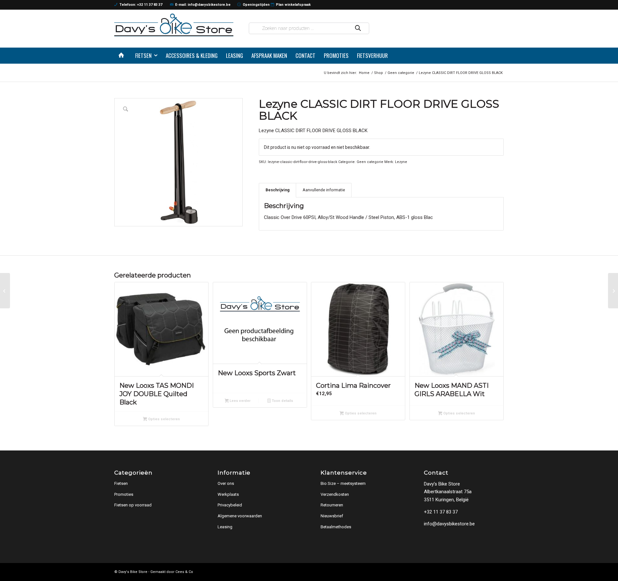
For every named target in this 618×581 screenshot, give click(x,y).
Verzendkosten (335, 494)
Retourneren (332, 505)
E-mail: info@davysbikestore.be (202, 5)
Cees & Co (184, 572)
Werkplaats (228, 494)
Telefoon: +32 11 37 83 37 (140, 5)
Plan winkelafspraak (293, 5)
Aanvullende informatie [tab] (324, 189)
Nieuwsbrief (332, 515)
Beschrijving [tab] (278, 189)
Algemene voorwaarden (240, 515)
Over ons (226, 483)
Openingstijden (256, 5)
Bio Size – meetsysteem (343, 483)
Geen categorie (370, 162)
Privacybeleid (230, 505)
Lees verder (239, 401)
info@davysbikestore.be (449, 524)
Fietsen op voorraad (133, 505)
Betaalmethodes (336, 526)
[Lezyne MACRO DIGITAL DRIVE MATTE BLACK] (613, 290)
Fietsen (121, 483)
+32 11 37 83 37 (441, 512)
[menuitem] (122, 56)
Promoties (123, 494)
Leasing (225, 526)
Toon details (282, 401)
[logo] (173, 25)
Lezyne (401, 162)
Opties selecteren (163, 419)
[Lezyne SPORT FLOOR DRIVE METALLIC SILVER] (5, 290)
